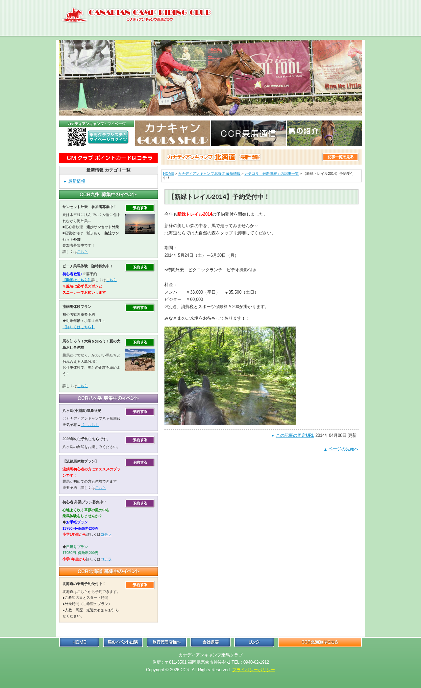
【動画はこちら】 (76, 280)
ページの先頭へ (344, 448)
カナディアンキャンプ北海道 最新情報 (209, 173)
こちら (82, 251)
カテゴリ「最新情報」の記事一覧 (271, 173)
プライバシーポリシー (253, 669)
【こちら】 (90, 425)
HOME (168, 173)
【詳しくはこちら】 (78, 327)
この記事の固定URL (295, 435)
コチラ (106, 534)
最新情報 (76, 181)
